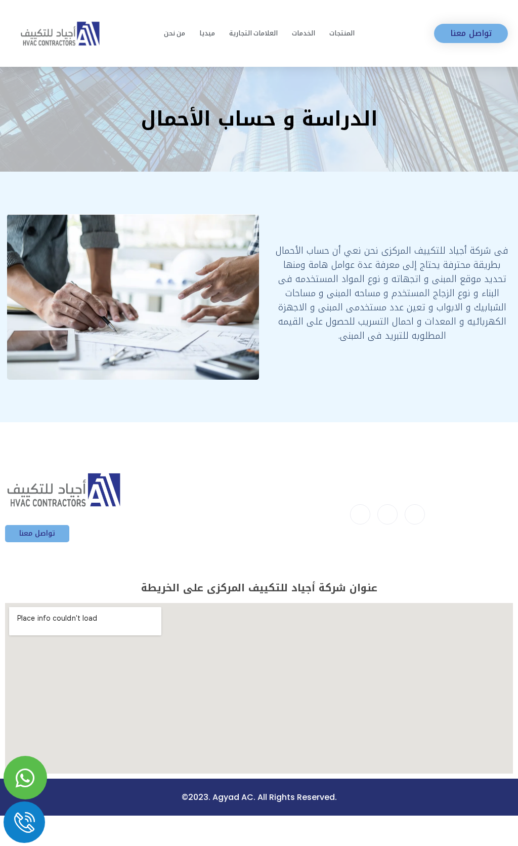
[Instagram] (415, 514)
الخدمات (303, 33)
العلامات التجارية (253, 33)
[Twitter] (387, 514)
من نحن (174, 33)
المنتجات (342, 33)
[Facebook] (360, 514)
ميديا (207, 33)
